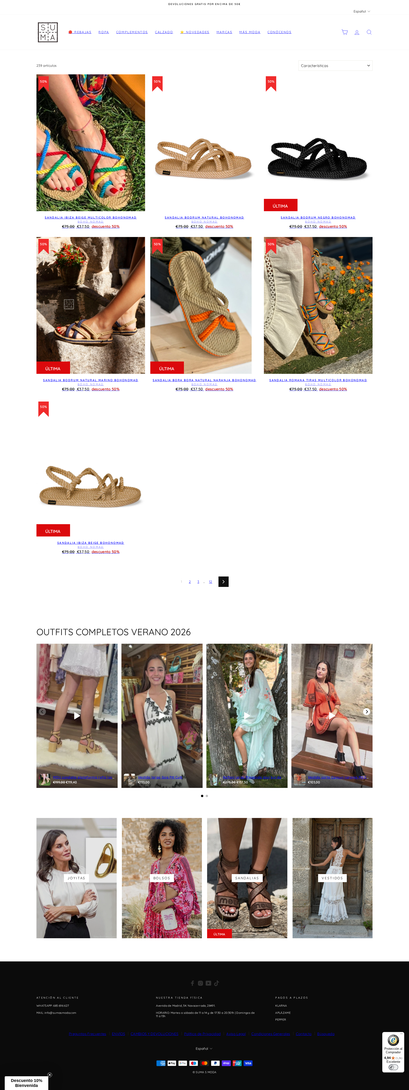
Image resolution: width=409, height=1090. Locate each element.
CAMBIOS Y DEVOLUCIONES (154, 1034)
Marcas (224, 32)
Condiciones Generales (270, 1034)
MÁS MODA (249, 32)
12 (210, 582)
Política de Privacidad (202, 1034)
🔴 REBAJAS (79, 32)
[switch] (393, 1067)
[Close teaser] (49, 1074)
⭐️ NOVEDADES (194, 32)
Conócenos (279, 32)
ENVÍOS (118, 1034)
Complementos (132, 32)
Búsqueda (325, 1034)
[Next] (366, 711)
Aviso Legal (236, 1034)
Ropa (103, 32)
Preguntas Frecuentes (87, 1034)
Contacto (304, 1034)
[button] (26, 1083)
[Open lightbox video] (77, 716)
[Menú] (401, 1035)
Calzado (164, 32)
